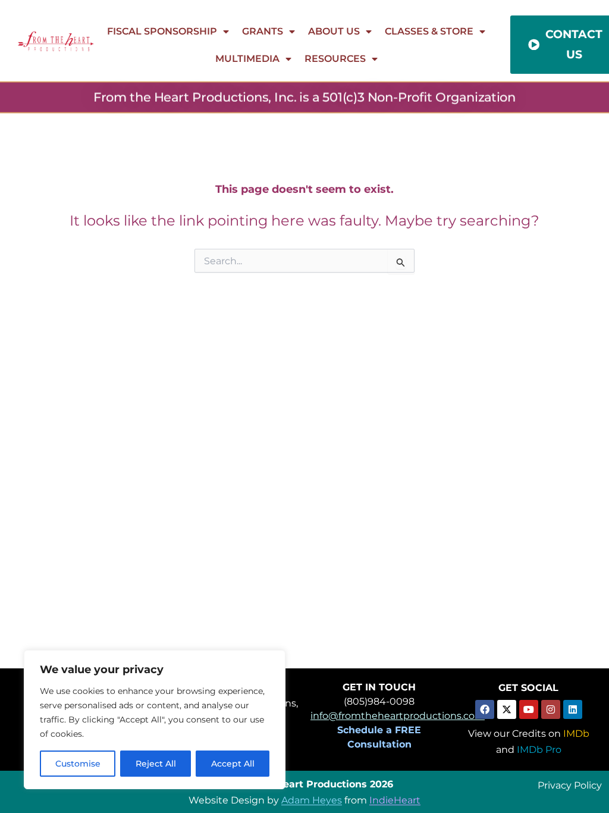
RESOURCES (335, 58)
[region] (154, 719)
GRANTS (262, 31)
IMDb (576, 733)
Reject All (156, 763)
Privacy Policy (570, 784)
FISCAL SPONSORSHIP (162, 31)
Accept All (233, 763)
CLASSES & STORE (429, 31)
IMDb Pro (539, 749)
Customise (78, 763)
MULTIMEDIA (247, 58)
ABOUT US (334, 31)
